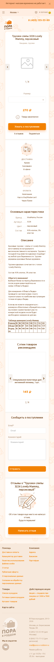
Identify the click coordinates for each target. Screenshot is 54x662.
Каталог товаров (9, 601)
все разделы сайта (3, 12)
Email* (11, 425)
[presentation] (7, 67)
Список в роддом (9, 593)
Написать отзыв (27, 530)
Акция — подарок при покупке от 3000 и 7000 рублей (39, 596)
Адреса (32, 552)
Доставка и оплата (10, 552)
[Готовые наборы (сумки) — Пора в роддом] (8, 20)
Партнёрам (34, 560)
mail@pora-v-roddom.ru (39, 645)
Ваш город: (13, 12)
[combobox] (27, 99)
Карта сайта (8, 607)
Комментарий (14, 437)
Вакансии (33, 556)
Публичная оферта (10, 572)
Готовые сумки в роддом (13, 597)
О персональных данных (12, 576)
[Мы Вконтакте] (5, 647)
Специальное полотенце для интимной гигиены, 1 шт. (27, 381)
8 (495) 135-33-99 (39, 20)
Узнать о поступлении (27, 126)
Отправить (15, 469)
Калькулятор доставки (12, 556)
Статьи (5, 568)
